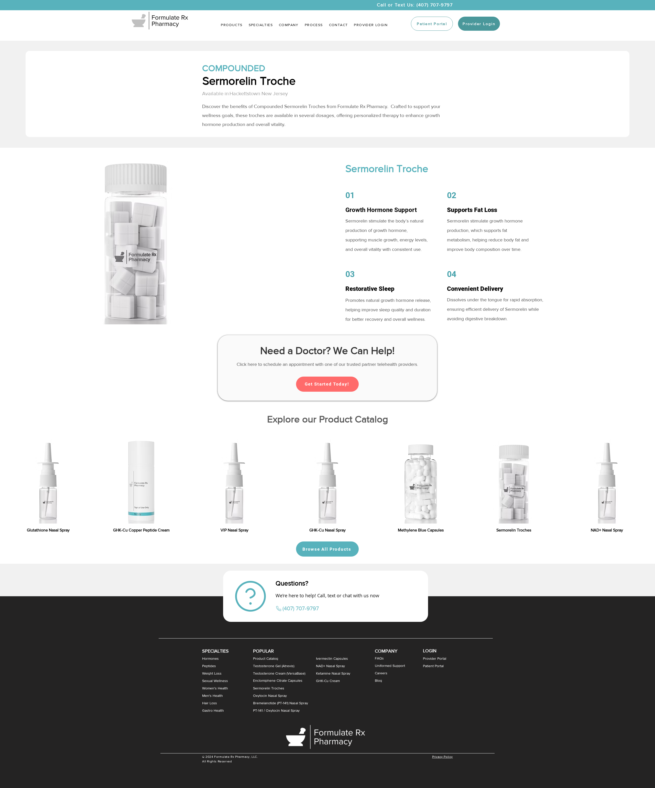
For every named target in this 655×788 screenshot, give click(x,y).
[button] (261, 24)
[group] (327, 481)
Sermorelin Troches (304, 106)
